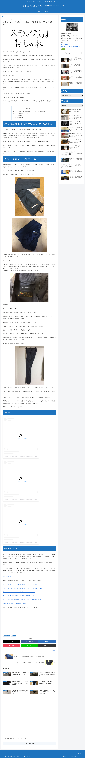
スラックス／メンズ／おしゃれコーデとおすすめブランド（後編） (21, 584)
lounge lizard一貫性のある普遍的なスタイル (14, 603)
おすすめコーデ (18, 115)
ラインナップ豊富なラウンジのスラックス (24, 113)
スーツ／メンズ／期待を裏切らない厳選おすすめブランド (18, 595)
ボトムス (13, 635)
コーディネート (7, 635)
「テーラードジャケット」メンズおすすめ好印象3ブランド (19, 592)
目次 (27, 108)
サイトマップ (73, 753)
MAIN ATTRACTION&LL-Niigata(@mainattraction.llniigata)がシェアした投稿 (21, 456)
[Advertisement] (29, 623)
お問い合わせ (80, 753)
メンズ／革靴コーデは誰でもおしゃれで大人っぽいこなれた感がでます (22, 599)
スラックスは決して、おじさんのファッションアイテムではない (29, 111)
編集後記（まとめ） (19, 117)
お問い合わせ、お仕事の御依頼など (70, 46)
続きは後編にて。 (7, 576)
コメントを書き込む (29, 743)
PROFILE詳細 (64, 44)
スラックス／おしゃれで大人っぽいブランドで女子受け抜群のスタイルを (22, 588)
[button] (47, 645)
